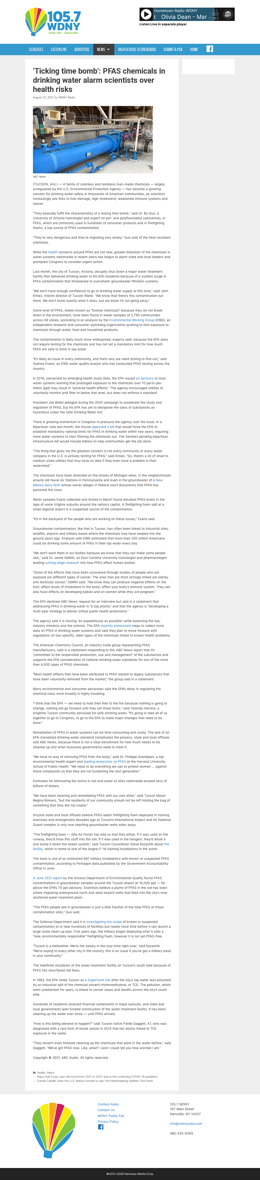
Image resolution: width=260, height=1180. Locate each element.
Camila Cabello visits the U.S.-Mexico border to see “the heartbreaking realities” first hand (95, 1080)
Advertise (81, 49)
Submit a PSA (173, 49)
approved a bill (103, 427)
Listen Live (59, 49)
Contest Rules (108, 1104)
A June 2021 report (47, 878)
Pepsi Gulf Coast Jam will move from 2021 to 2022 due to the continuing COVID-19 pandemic (97, 1076)
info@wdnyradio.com (186, 1124)
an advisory (145, 378)
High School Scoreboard (137, 49)
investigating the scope (104, 922)
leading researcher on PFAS (105, 761)
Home (194, 49)
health (53, 252)
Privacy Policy (108, 1121)
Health (41, 1072)
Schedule (36, 49)
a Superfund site (97, 980)
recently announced (116, 626)
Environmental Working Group (131, 320)
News (101, 49)
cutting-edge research (62, 563)
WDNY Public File (111, 1116)
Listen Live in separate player (163, 24)
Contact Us (106, 1110)
